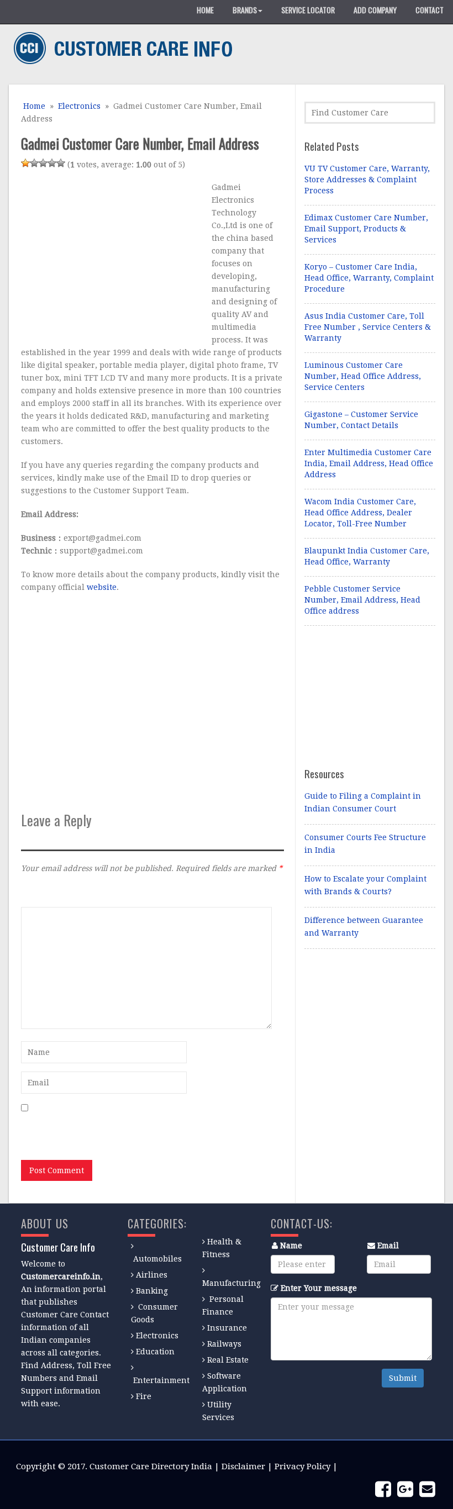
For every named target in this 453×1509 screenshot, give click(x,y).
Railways (224, 1343)
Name (291, 1245)
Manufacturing (231, 1283)
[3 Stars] (43, 163)
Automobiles (157, 1258)
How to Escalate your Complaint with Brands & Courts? (365, 885)
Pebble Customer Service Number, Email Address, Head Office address (362, 599)
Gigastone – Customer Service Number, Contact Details (361, 420)
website (102, 587)
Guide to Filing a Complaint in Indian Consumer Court (362, 802)
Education (155, 1351)
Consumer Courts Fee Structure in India (365, 843)
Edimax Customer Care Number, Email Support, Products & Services (366, 228)
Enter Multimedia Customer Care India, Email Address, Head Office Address (368, 463)
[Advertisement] (114, 258)
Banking (152, 1290)
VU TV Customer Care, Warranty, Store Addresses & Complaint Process (367, 179)
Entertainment (161, 1380)
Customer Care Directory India (150, 1466)
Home (33, 106)
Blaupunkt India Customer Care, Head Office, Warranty (366, 556)
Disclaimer (243, 1466)
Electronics (79, 106)
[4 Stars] (52, 163)
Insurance (227, 1327)
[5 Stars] (60, 163)
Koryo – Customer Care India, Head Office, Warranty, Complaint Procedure (369, 277)
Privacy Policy (302, 1466)
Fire (143, 1396)
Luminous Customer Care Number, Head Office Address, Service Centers (362, 376)
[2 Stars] (34, 163)
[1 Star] (25, 163)
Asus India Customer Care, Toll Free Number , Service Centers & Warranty (367, 327)
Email (388, 1245)
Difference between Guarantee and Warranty (363, 926)
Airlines (151, 1274)
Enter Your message (319, 1288)
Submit (403, 1378)
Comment (39, 892)
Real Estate (228, 1359)
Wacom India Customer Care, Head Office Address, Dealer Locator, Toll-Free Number (360, 512)
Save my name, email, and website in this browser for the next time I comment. (142, 1130)
